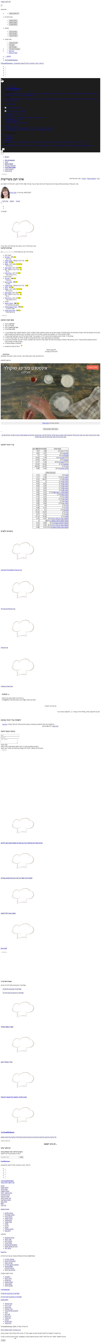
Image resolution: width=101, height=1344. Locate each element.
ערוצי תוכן (8, 140)
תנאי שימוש (8, 1193)
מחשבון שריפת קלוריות (36, 128)
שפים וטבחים (9, 1282)
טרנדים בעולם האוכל (11, 95)
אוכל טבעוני (8, 1222)
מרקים (12, 93)
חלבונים (66, 453)
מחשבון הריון (8, 135)
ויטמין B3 (65, 486)
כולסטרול (65, 464)
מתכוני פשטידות (84, 93)
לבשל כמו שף (60, 145)
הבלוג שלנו (4, 1202)
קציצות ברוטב (9, 164)
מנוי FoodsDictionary (11, 60)
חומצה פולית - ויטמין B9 (61, 492)
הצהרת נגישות (13, 53)
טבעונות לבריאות (69, 145)
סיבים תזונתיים (63, 468)
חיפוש (7, 157)
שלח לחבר (5, 201)
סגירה (3, 1340)
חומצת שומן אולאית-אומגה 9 (59, 527)
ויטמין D (65, 499)
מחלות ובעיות (62, 142)
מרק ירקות (8, 1305)
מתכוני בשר (25, 93)
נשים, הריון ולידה (32, 142)
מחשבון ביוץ (8, 137)
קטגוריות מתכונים (5, 1209)
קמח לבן (7, 257)
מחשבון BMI (9, 130)
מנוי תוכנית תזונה (6, 1198)
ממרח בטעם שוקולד (11, 307)
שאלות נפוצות (5, 1191)
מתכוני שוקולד (9, 1229)
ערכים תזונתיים (31, 117)
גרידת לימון (8, 273)
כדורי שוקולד (9, 1309)
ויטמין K (65, 503)
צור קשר (11, 51)
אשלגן (66, 516)
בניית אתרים (17, 1330)
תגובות (18, 201)
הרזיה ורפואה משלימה (18, 145)
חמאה (6, 264)
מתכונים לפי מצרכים (51, 99)
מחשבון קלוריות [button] (19, 119)
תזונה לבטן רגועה (50, 145)
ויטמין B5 (65, 488)
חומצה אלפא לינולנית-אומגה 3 (59, 520)
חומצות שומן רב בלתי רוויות (60, 518)
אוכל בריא (33, 99)
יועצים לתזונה (9, 1285)
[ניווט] (1, 79)
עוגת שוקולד (8, 1303)
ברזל (66, 507)
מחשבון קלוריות (48, 128)
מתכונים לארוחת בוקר (11, 1311)
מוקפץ (46, 93)
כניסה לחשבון (10, 86)
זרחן (67, 512)
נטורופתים (8, 1280)
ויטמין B (65, 479)
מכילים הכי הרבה (10, 117)
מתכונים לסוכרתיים (23, 95)
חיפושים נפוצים (4, 1299)
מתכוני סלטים (94, 93)
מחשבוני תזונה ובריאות (11, 126)
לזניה (6, 1312)
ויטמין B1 (65, 481)
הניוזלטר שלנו (6, 1148)
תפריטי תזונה (40, 117)
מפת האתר (4, 1189)
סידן (67, 505)
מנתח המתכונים (92, 99)
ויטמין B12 (65, 494)
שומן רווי (61, 462)
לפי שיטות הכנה (9, 101)
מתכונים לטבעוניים (58, 93)
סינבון (6, 162)
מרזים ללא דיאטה (39, 145)
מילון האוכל (8, 116)
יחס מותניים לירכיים (11, 128)
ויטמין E (65, 501)
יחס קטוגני (55, 726)
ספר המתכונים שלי (81, 99)
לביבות (7, 1319)
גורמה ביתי (8, 145)
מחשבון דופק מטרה (23, 128)
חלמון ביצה (8, 268)
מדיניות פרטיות (5, 1194)
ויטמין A (65, 477)
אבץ (67, 514)
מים (6, 269)
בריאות (69, 142)
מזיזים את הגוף (29, 145)
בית (98, 178)
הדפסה (12, 201)
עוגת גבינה (8, 1307)
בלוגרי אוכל (8, 1278)
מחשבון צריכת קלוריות (45, 130)
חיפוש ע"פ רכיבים (20, 117)
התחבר (8, 56)
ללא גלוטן (7, 1231)
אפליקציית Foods (10, 104)
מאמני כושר (8, 1284)
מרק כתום (8, 1316)
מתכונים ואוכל (91, 178)
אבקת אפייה (8, 260)
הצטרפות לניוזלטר (10, 165)
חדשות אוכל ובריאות (11, 142)
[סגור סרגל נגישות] (1, 5)
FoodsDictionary (5, 1161)
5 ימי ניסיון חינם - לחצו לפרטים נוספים (16, 123)
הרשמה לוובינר (9, 169)
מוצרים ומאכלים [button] (19, 114)
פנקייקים (7, 1314)
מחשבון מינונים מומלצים (31, 130)
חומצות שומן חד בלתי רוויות (60, 525)
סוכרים (62, 457)
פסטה (38, 93)
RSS (2, 1203)
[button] (10, 90)
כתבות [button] (11, 138)
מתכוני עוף (33, 93)
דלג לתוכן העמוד (6, 1)
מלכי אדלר (13, 192)
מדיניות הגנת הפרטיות (7, 1338)
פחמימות (65, 455)
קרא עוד (4, 724)
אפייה (50, 93)
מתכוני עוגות (75, 93)
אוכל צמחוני (67, 93)
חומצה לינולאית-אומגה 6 (61, 523)
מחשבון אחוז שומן (18, 130)
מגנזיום (66, 510)
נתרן (66, 466)
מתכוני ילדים (18, 93)
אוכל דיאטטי (40, 99)
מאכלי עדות (26, 99)
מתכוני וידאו (71, 99)
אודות (2, 1186)
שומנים (66, 460)
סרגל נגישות (8, 171)
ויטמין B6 (65, 490)
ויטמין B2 (65, 483)
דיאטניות (7, 1277)
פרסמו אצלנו (4, 1187)
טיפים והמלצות (22, 142)
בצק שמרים (8, 1321)
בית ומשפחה (75, 142)
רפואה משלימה (53, 142)
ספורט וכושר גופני (43, 142)
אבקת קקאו (8, 282)
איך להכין (82, 142)
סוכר (6, 262)
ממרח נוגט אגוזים (10, 310)
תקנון (2, 1193)
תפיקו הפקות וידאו (6, 1330)
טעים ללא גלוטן (80, 145)
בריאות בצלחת (89, 145)
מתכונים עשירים (62, 99)
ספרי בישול (18, 99)
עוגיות (42, 93)
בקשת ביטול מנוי (6, 1200)
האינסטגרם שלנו (10, 160)
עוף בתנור (8, 1318)
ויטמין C (65, 497)
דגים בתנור (8, 1323)
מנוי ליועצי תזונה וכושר (7, 1182)
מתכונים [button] (18, 90)
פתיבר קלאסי (9, 303)
